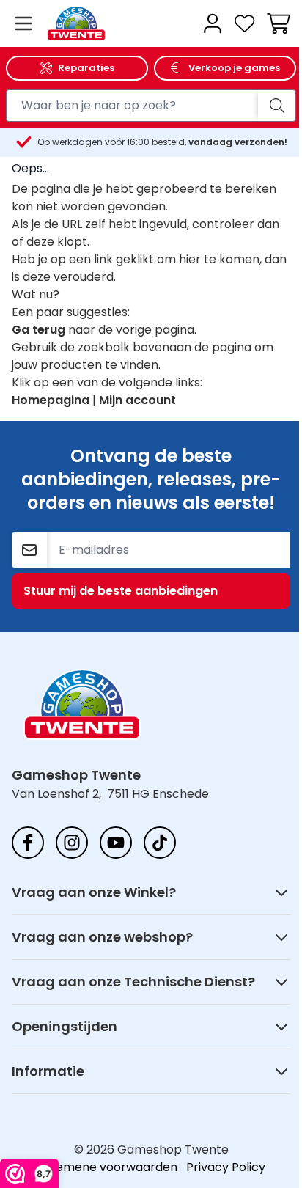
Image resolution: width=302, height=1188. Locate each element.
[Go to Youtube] (116, 842)
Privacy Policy (225, 1167)
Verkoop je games (234, 68)
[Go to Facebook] (28, 842)
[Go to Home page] (118, 24)
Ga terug (38, 329)
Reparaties (86, 68)
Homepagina (50, 400)
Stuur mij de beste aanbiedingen (120, 590)
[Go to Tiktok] (160, 842)
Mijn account (137, 400)
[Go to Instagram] (72, 842)
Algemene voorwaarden (107, 1167)
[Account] (212, 23)
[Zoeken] (277, 105)
